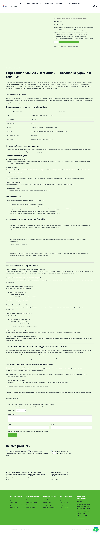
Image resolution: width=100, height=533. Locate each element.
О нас (68, 3)
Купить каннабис (61, 18)
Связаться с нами (76, 3)
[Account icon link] (96, 6)
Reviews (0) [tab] (17, 68)
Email (52, 424)
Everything (13, 6)
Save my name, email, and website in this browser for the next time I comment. (28, 431)
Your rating (12, 410)
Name (10, 424)
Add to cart (69, 42)
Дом (21, 3)
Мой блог (22, 9)
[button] (23, 3)
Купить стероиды (36, 3)
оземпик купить (49, 3)
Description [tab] (9, 68)
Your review (12, 414)
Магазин (28, 3)
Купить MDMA (60, 3)
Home (55, 18)
